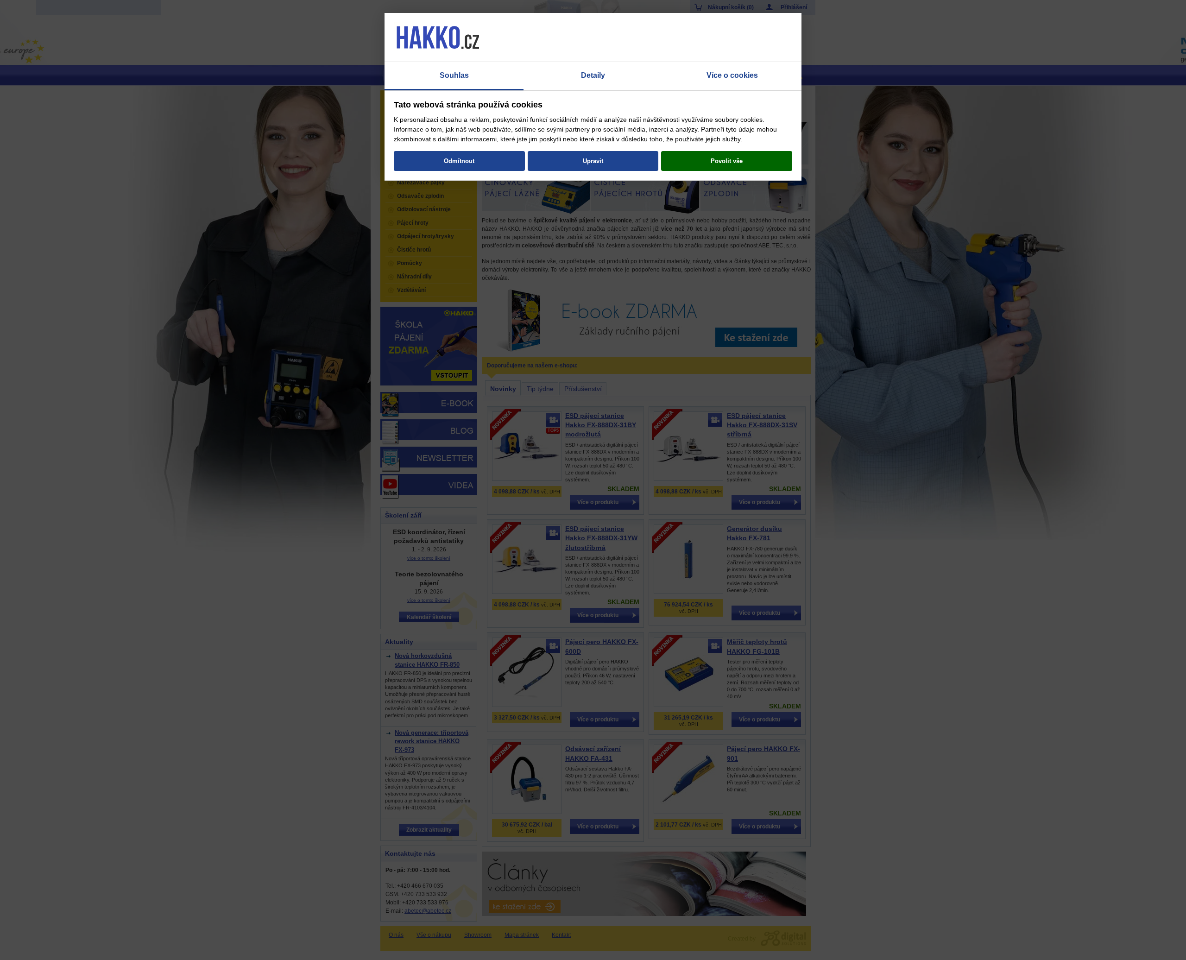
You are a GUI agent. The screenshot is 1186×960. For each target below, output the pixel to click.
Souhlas (454, 75)
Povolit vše (727, 161)
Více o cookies (732, 75)
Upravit (593, 161)
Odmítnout (459, 161)
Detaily (593, 75)
